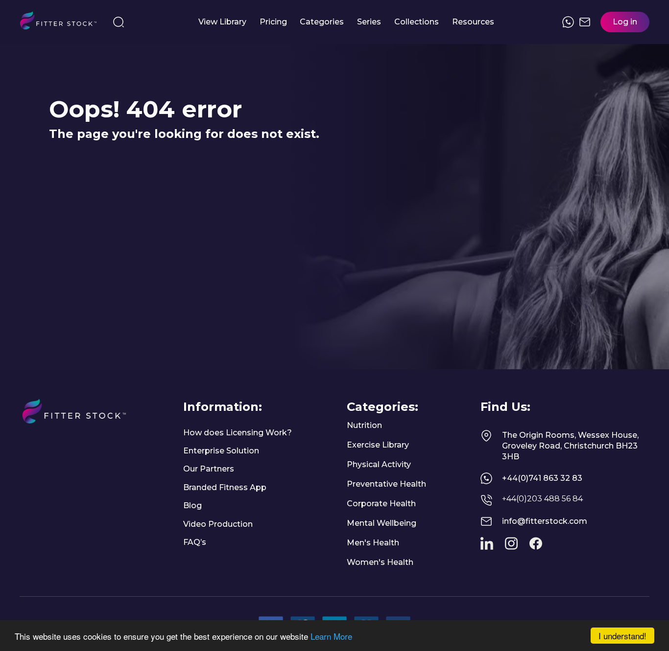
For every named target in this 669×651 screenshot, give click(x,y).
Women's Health (380, 562)
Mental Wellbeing (381, 523)
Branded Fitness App (224, 487)
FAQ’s (194, 542)
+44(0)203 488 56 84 (542, 498)
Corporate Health (381, 503)
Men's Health (373, 542)
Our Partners (208, 468)
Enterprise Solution (221, 450)
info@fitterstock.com (544, 521)
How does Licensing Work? (237, 432)
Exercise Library (378, 444)
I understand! (622, 635)
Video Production (218, 524)
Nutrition (364, 425)
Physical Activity (379, 464)
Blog (192, 505)
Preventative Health (386, 484)
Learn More (331, 636)
